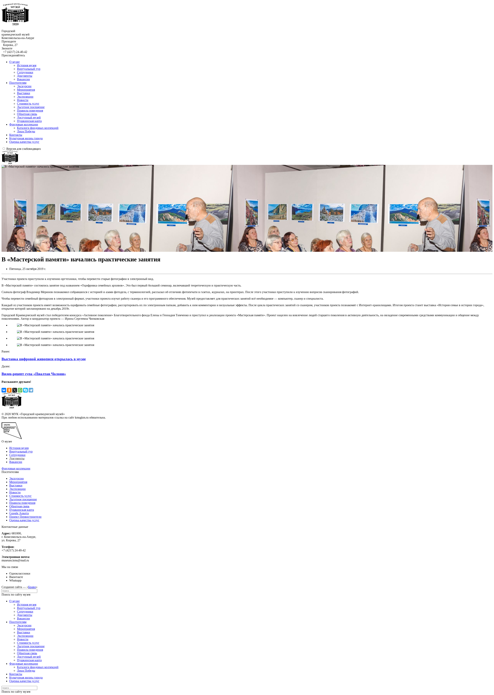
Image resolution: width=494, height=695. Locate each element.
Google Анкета (19, 513)
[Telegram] (31, 390)
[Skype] (25, 390)
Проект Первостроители (25, 516)
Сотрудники (25, 72)
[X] (14, 390)
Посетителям (17, 82)
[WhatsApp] (20, 390)
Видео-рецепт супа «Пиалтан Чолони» (34, 374)
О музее (14, 62)
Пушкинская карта (29, 121)
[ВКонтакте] (4, 390)
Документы (24, 75)
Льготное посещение (31, 107)
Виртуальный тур (28, 68)
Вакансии (23, 79)
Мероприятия (26, 89)
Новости (22, 100)
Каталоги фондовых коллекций (37, 128)
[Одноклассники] (9, 390)
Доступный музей (29, 117)
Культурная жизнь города (26, 138)
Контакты (15, 134)
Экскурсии (24, 86)
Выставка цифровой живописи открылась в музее (44, 359)
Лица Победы (26, 131)
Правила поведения (30, 110)
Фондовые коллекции (23, 124)
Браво (32, 587)
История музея (26, 65)
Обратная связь (27, 114)
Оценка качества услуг (24, 141)
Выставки (23, 93)
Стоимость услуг (28, 103)
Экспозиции (25, 96)
